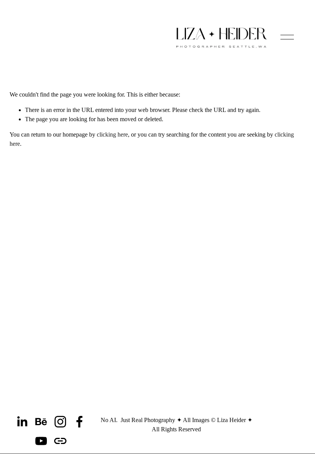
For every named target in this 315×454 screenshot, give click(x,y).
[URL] (60, 441)
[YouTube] (41, 441)
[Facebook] (79, 422)
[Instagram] (60, 422)
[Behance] (41, 422)
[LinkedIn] (22, 422)
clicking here (112, 134)
